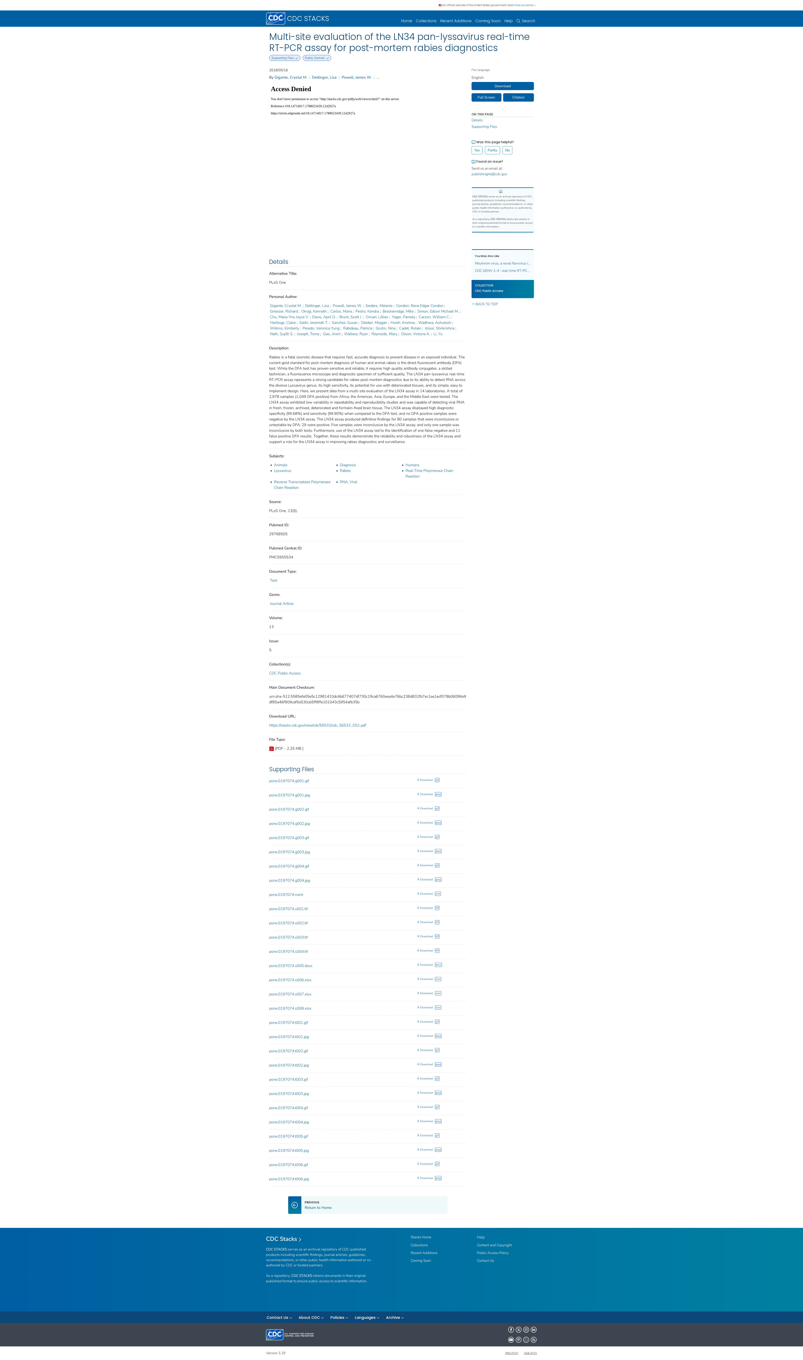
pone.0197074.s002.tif (288, 923)
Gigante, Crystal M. (291, 77)
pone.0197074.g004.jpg (289, 880)
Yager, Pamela (403, 316)
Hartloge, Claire (283, 322)
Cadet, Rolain (410, 328)
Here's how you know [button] (521, 5)
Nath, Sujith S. (281, 333)
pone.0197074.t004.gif (288, 1107)
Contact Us (485, 1260)
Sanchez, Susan (345, 322)
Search (528, 20)
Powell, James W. (357, 77)
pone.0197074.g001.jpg (289, 795)
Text (273, 580)
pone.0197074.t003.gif (288, 1079)
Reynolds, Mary (384, 333)
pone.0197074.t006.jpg (289, 1178)
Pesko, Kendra (367, 311)
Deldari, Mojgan (374, 322)
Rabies (345, 470)
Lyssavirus (282, 470)
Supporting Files (484, 126)
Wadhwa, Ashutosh (434, 322)
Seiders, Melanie (379, 305)
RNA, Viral (348, 481)
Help (508, 20)
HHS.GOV (511, 1353)
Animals (281, 464)
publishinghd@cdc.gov (489, 174)
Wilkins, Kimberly (284, 328)
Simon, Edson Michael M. (438, 311)
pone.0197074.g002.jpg (289, 823)
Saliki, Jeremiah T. (313, 322)
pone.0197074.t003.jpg (289, 1093)
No (507, 150)
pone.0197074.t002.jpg (289, 1065)
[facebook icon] (511, 1329)
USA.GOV (530, 1353)
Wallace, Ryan (356, 333)
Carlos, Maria (341, 311)
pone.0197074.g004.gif (289, 866)
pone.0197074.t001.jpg (289, 1036)
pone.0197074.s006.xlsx (290, 979)
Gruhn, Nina (385, 328)
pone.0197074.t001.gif (288, 1022)
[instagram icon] (526, 1329)
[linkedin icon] (533, 1329)
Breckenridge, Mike (398, 311)
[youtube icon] (511, 1339)
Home (406, 20)
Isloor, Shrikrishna (439, 328)
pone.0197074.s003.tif (288, 937)
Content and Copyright (494, 1245)
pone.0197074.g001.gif (289, 780)
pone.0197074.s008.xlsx (290, 1008)
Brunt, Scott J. (350, 316)
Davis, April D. (324, 316)
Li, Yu (437, 333)
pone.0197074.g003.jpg (289, 851)
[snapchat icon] (526, 1339)
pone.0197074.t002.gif (288, 1051)
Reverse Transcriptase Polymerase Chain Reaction (302, 484)
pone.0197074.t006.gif (288, 1164)
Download (426, 780)
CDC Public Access (285, 673)
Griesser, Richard (284, 311)
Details (477, 120)
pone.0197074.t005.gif (288, 1136)
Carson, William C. (434, 316)
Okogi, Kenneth (314, 311)
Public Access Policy (493, 1252)
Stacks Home (421, 1237)
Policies (337, 1317)
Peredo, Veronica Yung (321, 328)
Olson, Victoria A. (415, 333)
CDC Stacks (281, 1239)
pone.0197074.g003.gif (289, 837)
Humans (412, 464)
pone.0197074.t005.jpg (289, 1150)
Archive (393, 1317)
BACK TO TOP (487, 304)
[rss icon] (533, 1339)
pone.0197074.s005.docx (290, 965)
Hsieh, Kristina (402, 322)
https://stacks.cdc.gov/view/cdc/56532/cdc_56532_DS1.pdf (317, 725)
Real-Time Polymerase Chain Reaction (429, 473)
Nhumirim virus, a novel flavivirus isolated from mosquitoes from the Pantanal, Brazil (503, 263)
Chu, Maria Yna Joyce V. (289, 316)
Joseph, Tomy (308, 333)
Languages (365, 1317)
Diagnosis (348, 464)
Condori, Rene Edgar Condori (419, 305)
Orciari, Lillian (377, 316)
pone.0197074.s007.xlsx (290, 994)
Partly (492, 150)
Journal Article (281, 603)
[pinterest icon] (518, 1339)
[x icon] (518, 1329)
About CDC (309, 1317)
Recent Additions (456, 20)
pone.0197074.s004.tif (288, 951)
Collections (426, 20)
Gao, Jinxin (332, 333)
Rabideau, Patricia (357, 328)
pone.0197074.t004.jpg (289, 1122)
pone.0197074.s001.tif (288, 908)
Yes (477, 150)
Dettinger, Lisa (324, 77)
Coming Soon (488, 20)
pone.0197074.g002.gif (289, 809)
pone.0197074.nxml (286, 894)
